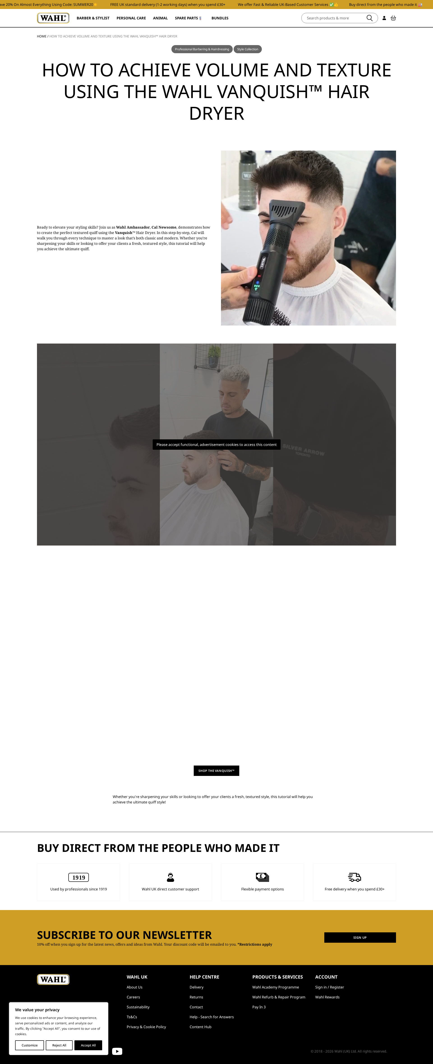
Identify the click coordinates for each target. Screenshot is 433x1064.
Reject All (59, 1045)
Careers (133, 997)
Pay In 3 (259, 1006)
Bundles (220, 18)
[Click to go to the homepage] (53, 18)
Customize (30, 1045)
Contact (196, 1006)
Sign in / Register (329, 987)
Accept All (88, 1045)
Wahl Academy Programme (275, 987)
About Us (135, 987)
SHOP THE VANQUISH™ (216, 771)
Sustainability (138, 1006)
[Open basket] (393, 18)
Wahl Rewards (327, 997)
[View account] (384, 18)
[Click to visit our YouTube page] (117, 1051)
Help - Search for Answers (212, 1016)
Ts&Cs (132, 1016)
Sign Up (360, 938)
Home (41, 36)
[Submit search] (370, 18)
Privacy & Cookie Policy (146, 1026)
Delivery (196, 987)
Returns (196, 997)
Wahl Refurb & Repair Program (278, 997)
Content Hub (201, 1026)
